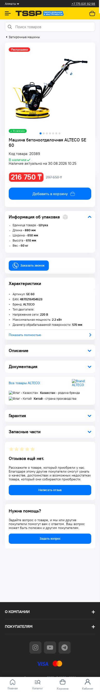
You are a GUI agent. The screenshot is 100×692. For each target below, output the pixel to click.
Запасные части (25, 431)
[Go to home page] (40, 13)
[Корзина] (92, 13)
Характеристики (25, 283)
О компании (17, 611)
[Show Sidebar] (8, 13)
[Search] (9, 26)
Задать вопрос (50, 538)
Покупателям (19, 626)
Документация (23, 366)
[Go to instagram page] (35, 647)
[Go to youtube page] (50, 647)
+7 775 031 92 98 (83, 3)
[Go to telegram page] (64, 647)
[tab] (41, 133)
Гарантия (17, 415)
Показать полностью (25, 335)
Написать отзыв (50, 490)
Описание (18, 350)
